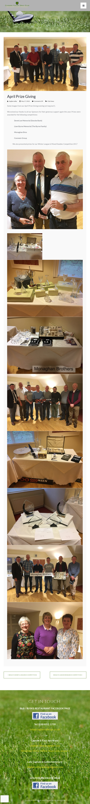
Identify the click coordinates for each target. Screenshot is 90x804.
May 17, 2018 (25, 101)
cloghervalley (13, 101)
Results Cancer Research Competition (67, 675)
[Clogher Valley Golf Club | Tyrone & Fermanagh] (17, 5)
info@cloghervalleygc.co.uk (45, 729)
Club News (50, 101)
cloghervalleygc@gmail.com (45, 745)
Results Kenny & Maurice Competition (22, 675)
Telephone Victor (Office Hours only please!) (45, 750)
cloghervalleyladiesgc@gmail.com (45, 767)
